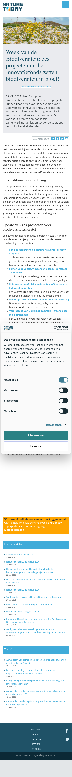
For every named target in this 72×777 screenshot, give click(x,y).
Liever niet (36, 446)
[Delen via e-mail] (66, 138)
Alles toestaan (36, 435)
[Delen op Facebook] (53, 138)
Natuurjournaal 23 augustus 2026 (22, 561)
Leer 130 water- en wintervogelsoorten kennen (29, 604)
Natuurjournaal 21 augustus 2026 (22, 611)
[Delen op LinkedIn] (62, 138)
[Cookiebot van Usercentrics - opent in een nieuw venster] (53, 328)
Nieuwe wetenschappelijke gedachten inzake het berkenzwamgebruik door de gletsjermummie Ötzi (31, 571)
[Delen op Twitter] (57, 138)
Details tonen (54, 424)
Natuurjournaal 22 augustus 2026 (22, 589)
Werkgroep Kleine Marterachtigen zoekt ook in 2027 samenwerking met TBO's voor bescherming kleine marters (35, 631)
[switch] (63, 390)
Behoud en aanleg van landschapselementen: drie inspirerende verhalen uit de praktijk (31, 672)
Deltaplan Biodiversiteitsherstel (36, 86)
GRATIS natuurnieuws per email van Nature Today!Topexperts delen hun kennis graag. (33, 526)
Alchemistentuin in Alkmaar (19, 554)
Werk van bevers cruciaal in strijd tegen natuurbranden (33, 597)
